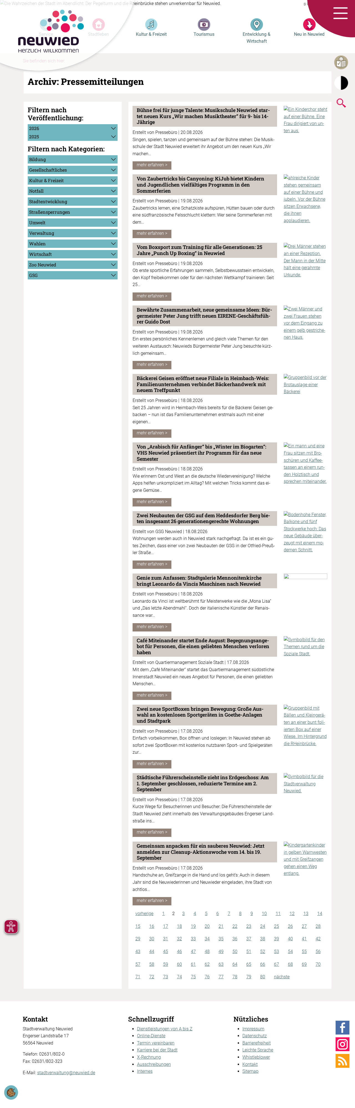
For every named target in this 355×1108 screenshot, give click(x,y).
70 (318, 964)
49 (221, 951)
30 (151, 938)
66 (262, 964)
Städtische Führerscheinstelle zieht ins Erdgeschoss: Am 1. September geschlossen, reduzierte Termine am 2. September (203, 783)
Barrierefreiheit (256, 1043)
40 (290, 938)
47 (193, 951)
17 (165, 926)
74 (179, 976)
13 (305, 913)
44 (151, 951)
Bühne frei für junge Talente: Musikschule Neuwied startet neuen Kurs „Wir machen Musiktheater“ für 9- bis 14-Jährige (203, 116)
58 (151, 964)
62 (207, 964)
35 (221, 938)
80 (262, 976)
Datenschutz (254, 1035)
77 (221, 976)
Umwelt (37, 222)
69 (304, 964)
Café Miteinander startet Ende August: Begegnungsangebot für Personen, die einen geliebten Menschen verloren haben (203, 646)
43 (137, 951)
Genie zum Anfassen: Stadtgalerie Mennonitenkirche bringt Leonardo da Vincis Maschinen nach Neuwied (199, 580)
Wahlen (37, 243)
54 (290, 951)
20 (207, 926)
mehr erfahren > (152, 164)
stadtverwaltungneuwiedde (66, 1072)
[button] (340, 13)
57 (137, 964)
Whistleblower (256, 1057)
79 (248, 976)
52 (262, 951)
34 (207, 938)
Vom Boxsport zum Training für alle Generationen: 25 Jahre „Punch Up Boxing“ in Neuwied (199, 250)
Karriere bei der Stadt (157, 1050)
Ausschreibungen (154, 1064)
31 (165, 938)
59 (165, 964)
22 (234, 926)
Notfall (36, 191)
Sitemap (250, 1071)
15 (137, 926)
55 (304, 951)
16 (151, 926)
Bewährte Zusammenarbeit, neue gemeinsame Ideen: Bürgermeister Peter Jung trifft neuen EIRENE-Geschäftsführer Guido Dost (204, 315)
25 (276, 926)
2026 (34, 128)
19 (193, 926)
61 (193, 964)
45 (165, 951)
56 (318, 951)
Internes (145, 1071)
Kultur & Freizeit (151, 34)
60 (179, 964)
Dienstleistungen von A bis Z (164, 1028)
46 (179, 951)
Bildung (37, 159)
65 (248, 964)
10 (264, 913)
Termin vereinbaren (155, 1043)
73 (165, 976)
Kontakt (250, 1064)
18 (179, 926)
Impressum (253, 1028)
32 (179, 938)
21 (221, 926)
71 (137, 976)
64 (234, 964)
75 (193, 976)
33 (193, 938)
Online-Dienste (151, 1035)
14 (319, 913)
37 (248, 938)
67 (276, 964)
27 (304, 926)
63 (221, 964)
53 (276, 951)
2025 (34, 136)
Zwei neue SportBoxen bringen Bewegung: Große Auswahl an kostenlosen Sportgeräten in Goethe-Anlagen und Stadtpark (200, 714)
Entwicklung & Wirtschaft (256, 38)
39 (276, 938)
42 (318, 938)
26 (290, 926)
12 (292, 913)
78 (234, 976)
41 (304, 938)
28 (318, 926)
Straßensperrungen (49, 212)
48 (207, 951)
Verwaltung (41, 233)
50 (234, 951)
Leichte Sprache (257, 1050)
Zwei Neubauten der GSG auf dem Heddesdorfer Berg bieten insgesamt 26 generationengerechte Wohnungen (203, 518)
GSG (33, 275)
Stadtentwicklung (48, 201)
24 (262, 926)
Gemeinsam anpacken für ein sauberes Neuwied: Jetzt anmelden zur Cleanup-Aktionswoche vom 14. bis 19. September (200, 851)
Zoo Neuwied (42, 265)
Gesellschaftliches (48, 170)
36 (234, 938)
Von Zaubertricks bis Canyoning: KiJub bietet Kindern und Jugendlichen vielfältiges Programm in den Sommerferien (200, 184)
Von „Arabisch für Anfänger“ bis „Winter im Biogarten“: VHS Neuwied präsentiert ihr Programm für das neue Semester (201, 452)
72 (151, 976)
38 (262, 938)
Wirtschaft (40, 254)
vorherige (144, 913)
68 (290, 964)
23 (248, 926)
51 (248, 951)
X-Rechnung (149, 1057)
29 (137, 938)
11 (278, 913)
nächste (282, 976)
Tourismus (204, 34)
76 (207, 976)
